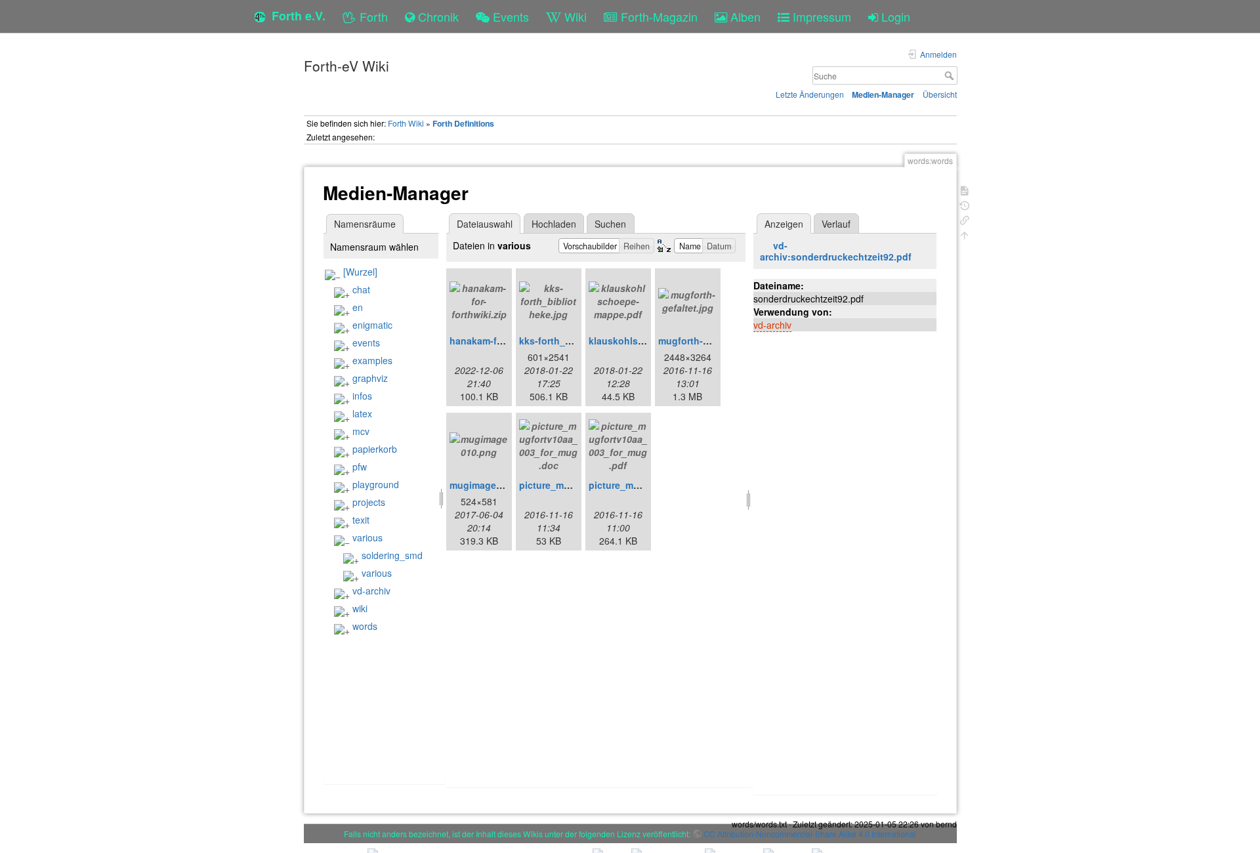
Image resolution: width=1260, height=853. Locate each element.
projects (368, 502)
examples (372, 360)
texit (360, 519)
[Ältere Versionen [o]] (965, 204)
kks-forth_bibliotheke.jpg (576, 340)
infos (362, 395)
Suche (950, 75)
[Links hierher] (965, 218)
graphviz (370, 378)
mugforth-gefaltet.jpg (706, 340)
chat (361, 289)
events (366, 342)
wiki (360, 608)
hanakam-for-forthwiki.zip (507, 340)
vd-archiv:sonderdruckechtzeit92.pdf (836, 251)
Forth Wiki (406, 123)
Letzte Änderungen (810, 94)
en (357, 307)
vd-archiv (371, 590)
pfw (359, 466)
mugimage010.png (491, 484)
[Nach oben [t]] (965, 233)
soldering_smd (392, 555)
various (367, 537)
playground (375, 484)
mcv (360, 431)
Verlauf (836, 223)
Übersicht (940, 94)
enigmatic (372, 324)
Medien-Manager (883, 94)
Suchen (610, 223)
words (364, 626)
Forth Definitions (463, 123)
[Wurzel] (360, 271)
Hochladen (554, 223)
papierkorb (374, 448)
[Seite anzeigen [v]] (965, 189)
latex (362, 413)
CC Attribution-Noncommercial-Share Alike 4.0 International (810, 833)
